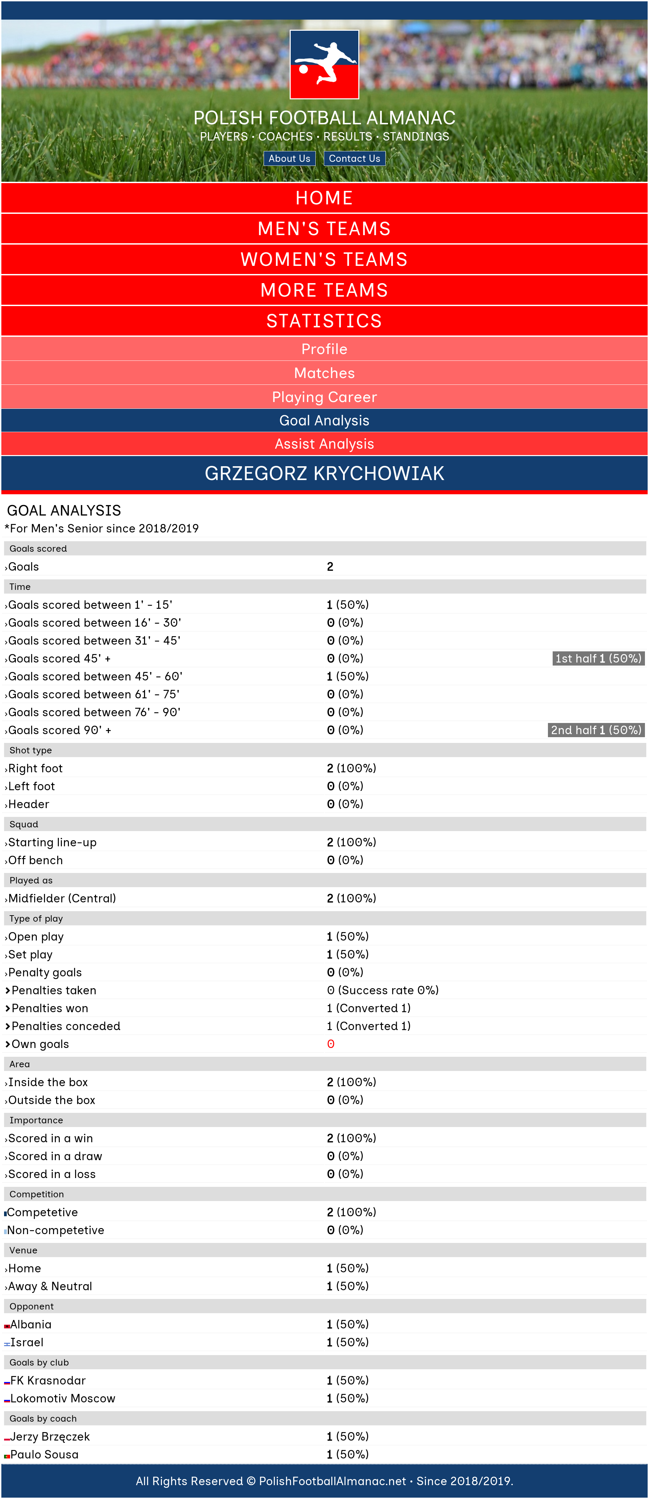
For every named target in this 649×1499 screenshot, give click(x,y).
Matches (324, 373)
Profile (324, 349)
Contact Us (355, 158)
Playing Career (324, 397)
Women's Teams (324, 259)
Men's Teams (324, 228)
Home (324, 197)
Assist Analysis (325, 443)
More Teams (324, 290)
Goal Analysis (324, 420)
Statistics (324, 320)
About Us (290, 158)
